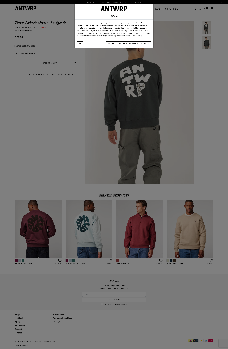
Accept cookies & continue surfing (128, 44)
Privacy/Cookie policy (134, 36)
